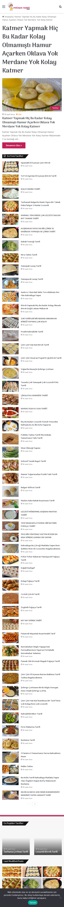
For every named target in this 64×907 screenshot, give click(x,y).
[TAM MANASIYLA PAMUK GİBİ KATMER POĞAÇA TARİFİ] (10, 526)
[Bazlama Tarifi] (10, 744)
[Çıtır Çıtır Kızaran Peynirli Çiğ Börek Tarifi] (10, 361)
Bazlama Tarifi (28, 740)
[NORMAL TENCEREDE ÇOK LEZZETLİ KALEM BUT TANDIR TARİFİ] (10, 219)
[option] (16, 841)
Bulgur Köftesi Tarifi (30, 487)
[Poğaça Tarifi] (18, 6)
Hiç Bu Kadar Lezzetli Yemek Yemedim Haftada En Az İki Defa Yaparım (39, 423)
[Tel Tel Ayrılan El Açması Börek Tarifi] (10, 179)
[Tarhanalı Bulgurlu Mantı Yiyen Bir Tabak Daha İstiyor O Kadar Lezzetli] (10, 206)
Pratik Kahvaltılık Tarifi (32, 332)
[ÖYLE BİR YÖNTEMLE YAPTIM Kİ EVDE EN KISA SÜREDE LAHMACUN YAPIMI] (10, 537)
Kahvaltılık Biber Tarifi (31, 714)
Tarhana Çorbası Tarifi (16, 852)
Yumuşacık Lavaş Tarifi (32, 279)
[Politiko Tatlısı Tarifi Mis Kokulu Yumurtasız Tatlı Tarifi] (10, 438)
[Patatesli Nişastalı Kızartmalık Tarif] (10, 637)
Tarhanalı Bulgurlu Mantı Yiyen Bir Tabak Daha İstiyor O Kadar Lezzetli (40, 204)
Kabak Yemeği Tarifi (30, 241)
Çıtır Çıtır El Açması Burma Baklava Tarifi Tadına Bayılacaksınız (40, 676)
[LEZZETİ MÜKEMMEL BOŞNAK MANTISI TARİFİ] (10, 514)
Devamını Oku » (14, 145)
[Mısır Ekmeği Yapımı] (10, 452)
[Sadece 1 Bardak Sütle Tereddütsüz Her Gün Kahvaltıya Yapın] (10, 296)
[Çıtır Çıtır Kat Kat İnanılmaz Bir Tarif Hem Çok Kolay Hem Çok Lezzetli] (10, 704)
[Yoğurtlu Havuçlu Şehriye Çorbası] (10, 373)
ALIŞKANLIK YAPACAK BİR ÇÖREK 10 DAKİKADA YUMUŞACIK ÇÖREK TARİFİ (38, 230)
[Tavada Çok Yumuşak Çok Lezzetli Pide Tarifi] (10, 386)
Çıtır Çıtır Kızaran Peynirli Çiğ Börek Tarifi (41, 358)
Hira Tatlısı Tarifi (29, 255)
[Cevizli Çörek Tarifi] (10, 598)
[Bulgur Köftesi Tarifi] (10, 491)
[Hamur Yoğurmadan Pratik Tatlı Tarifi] (10, 478)
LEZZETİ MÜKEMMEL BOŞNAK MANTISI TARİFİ (39, 513)
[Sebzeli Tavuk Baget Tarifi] (10, 465)
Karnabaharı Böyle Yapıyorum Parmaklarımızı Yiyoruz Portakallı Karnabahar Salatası (37, 650)
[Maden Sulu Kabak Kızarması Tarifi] (10, 503)
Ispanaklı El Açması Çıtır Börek (35, 163)
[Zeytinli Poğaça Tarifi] (10, 611)
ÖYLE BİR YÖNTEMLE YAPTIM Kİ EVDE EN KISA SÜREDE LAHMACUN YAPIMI (39, 536)
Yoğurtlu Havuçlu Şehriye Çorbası (37, 369)
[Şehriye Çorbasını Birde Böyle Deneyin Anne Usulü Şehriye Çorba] (10, 691)
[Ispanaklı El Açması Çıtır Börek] (10, 166)
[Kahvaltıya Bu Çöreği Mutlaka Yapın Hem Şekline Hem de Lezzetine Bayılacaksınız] (10, 548)
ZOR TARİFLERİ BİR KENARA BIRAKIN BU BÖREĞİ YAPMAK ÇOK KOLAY (39, 320)
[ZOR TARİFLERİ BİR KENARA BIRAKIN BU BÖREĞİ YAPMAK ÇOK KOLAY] (10, 322)
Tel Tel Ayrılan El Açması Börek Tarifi (38, 176)
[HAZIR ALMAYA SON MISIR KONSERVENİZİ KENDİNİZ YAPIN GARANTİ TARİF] (10, 795)
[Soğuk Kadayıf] (10, 571)
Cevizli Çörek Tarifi (30, 594)
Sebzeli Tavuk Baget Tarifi (33, 461)
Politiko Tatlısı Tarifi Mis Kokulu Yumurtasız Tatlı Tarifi (36, 436)
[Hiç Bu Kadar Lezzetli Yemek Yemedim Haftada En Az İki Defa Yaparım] (10, 425)
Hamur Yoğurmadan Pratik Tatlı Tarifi (39, 474)
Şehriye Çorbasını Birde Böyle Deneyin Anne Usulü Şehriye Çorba (39, 689)
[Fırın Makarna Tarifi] (10, 730)
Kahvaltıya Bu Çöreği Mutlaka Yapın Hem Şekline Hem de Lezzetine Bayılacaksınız (40, 547)
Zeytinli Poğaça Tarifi (31, 607)
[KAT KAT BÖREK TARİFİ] (10, 624)
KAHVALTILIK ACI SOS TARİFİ (34, 408)
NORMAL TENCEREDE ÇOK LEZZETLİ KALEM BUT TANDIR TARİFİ (40, 217)
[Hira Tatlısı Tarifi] (10, 257)
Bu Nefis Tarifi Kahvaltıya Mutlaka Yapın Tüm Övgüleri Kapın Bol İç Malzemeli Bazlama (40, 781)
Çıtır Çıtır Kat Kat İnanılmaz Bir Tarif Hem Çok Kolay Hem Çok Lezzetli (40, 702)
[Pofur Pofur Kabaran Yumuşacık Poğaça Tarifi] (10, 559)
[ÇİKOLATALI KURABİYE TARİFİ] (10, 399)
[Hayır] (60, 897)
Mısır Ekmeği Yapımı (30, 448)
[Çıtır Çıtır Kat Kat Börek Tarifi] (10, 348)
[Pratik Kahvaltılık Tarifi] (10, 335)
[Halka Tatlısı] (10, 769)
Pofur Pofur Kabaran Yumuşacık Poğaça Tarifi (40, 558)
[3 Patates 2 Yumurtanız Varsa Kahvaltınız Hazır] (10, 757)
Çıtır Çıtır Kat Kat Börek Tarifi (35, 345)
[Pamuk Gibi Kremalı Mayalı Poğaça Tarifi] (10, 665)
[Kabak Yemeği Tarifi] (10, 245)
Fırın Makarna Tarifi (30, 727)
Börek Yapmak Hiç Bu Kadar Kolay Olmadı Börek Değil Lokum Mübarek (41, 307)
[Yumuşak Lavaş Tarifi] (10, 270)
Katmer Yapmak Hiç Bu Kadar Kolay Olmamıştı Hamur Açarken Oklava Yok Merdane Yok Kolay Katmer (28, 122)
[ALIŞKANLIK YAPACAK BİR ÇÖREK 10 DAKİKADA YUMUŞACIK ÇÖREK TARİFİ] (10, 232)
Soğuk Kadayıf (28, 568)
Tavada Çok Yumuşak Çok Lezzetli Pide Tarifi (39, 384)
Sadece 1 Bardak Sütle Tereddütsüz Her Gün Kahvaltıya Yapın (40, 294)
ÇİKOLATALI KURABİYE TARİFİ (34, 395)
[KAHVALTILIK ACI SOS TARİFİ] (10, 412)
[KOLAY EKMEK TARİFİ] (10, 193)
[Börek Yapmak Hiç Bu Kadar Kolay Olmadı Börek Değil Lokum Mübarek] (10, 309)
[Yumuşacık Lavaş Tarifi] (10, 283)
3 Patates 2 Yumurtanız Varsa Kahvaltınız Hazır (40, 755)
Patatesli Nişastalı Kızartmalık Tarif (38, 633)
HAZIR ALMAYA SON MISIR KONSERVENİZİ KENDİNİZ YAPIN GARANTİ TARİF (40, 794)
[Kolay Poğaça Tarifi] (10, 585)
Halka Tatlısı (27, 766)
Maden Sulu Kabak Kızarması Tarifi (37, 500)
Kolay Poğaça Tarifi (30, 581)
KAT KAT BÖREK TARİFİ (31, 620)
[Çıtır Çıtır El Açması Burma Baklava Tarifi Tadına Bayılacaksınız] (10, 678)
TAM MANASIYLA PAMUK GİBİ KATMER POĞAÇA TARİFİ (39, 524)
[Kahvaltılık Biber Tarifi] (10, 717)
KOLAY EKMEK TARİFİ (30, 189)
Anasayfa (8, 17)
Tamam (32, 902)
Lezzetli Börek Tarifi (47, 852)
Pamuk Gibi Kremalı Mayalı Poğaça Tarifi (40, 661)
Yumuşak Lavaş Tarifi (31, 266)
